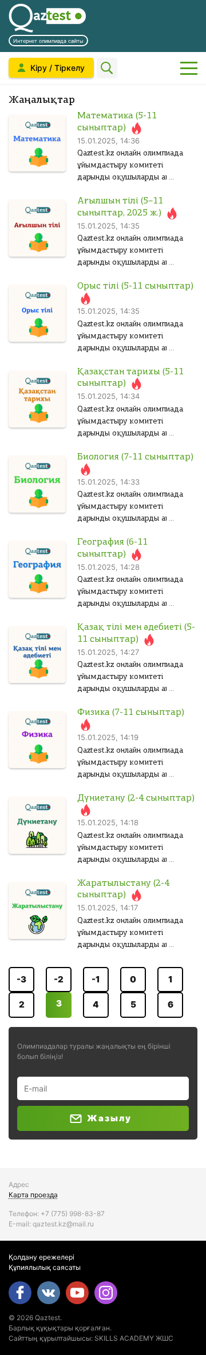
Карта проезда (33, 1194)
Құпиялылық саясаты (45, 1267)
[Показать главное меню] (188, 68)
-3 (21, 979)
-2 (59, 979)
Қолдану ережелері (41, 1257)
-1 (96, 979)
